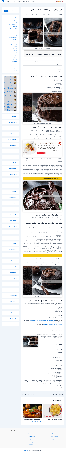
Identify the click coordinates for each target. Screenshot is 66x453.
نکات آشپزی (15, 55)
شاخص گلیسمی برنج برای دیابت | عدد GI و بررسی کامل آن (8, 93)
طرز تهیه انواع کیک (52, 320)
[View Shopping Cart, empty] (3, 1)
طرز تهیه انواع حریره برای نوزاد (13, 174)
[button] (32, 1)
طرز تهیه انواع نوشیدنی (44, 320)
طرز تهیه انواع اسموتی (14, 116)
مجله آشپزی (54, 439)
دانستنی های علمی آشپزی (13, 24)
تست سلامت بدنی (33, 439)
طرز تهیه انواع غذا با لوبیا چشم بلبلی (12, 139)
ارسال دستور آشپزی (54, 436)
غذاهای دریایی (15, 41)
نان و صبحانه (15, 52)
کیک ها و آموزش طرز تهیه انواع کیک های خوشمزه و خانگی (52, 324)
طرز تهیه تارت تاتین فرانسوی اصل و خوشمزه (33, 419)
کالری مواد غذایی (14, 67)
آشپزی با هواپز (15, 17)
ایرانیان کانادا (15, 19)
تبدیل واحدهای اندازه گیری (33, 436)
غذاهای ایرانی (15, 39)
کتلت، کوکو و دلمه (14, 68)
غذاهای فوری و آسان (14, 44)
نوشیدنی (16, 54)
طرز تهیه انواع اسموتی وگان (13, 237)
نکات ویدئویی (15, 57)
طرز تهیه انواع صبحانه (14, 203)
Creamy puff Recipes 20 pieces (55, 419)
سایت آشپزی (54, 327)
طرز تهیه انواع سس (14, 266)
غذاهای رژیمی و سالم (14, 43)
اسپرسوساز (54, 444)
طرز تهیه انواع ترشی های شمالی (13, 122)
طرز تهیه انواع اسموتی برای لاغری (13, 249)
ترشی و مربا (15, 22)
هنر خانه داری (15, 59)
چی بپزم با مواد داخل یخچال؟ (33, 433)
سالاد (16, 30)
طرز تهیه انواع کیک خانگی (14, 260)
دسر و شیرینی (60, 421)
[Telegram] (9, 430)
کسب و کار (15, 70)
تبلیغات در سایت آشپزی (54, 433)
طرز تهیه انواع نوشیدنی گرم (13, 145)
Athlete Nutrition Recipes (33, 444)
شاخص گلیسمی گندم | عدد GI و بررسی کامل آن (8, 80)
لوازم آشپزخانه (15, 50)
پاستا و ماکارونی (14, 61)
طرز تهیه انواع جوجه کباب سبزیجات (12, 208)
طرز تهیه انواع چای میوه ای (14, 185)
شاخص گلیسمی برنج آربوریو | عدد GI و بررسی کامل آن (8, 103)
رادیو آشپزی (20, 1)
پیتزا (16, 63)
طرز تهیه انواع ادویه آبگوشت (13, 301)
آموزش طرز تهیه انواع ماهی (13, 295)
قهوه (54, 442)
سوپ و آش (15, 35)
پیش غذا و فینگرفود (14, 65)
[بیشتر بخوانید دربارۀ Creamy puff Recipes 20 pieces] (52, 410)
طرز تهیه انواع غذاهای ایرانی (13, 255)
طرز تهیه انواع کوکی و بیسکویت (35, 320)
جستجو (16, 8)
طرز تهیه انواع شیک (14, 191)
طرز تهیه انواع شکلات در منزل (13, 278)
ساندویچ (16, 32)
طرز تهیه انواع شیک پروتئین (13, 162)
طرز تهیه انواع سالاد (14, 307)
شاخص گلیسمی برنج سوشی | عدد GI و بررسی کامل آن (8, 110)
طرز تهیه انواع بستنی (14, 289)
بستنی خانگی (15, 20)
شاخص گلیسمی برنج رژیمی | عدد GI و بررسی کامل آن (8, 100)
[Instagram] (11, 430)
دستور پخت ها (35, 1)
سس (16, 33)
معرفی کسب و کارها (54, 431)
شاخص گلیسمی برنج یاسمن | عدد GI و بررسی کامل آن (8, 107)
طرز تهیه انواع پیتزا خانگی (14, 312)
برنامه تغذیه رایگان (33, 431)
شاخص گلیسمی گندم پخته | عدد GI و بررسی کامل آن (8, 77)
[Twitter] (13, 430)
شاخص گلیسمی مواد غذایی (12, 37)
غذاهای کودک (15, 48)
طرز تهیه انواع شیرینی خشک (13, 133)
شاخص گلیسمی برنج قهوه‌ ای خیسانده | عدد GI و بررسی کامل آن (8, 84)
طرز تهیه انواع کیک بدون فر (13, 156)
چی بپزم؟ (14, 1)
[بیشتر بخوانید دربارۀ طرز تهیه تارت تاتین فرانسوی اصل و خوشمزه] (32, 410)
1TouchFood (26, 450)
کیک (26, 238)
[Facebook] (14, 430)
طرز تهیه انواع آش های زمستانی (13, 226)
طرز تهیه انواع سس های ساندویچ (13, 231)
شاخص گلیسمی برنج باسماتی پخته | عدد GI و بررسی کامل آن (8, 88)
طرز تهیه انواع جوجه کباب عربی (13, 197)
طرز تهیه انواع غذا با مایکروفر (13, 272)
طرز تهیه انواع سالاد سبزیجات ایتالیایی (12, 318)
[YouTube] (8, 430)
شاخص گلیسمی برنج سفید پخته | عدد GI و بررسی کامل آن (8, 97)
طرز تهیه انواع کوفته (14, 283)
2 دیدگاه (40, 421)
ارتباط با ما (9, 1)
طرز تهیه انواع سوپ (14, 128)
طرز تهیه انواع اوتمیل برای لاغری (13, 168)
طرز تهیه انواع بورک (15, 180)
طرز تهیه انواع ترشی (14, 243)
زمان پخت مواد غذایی (13, 28)
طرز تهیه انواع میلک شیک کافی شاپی (12, 214)
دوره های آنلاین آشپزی (26, 1)
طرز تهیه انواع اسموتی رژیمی (13, 151)
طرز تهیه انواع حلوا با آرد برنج (13, 220)
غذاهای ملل (32, 421)
